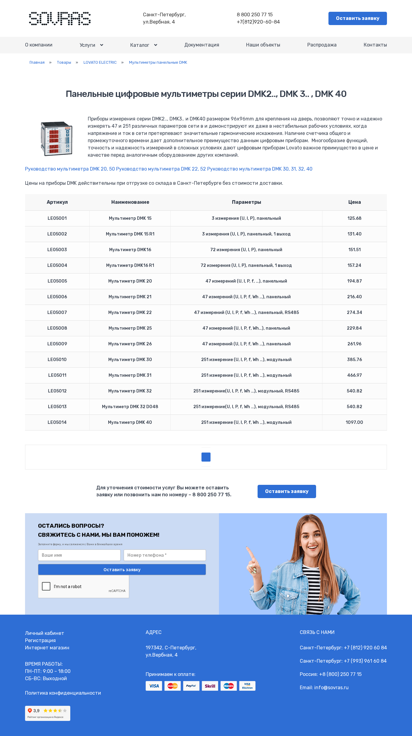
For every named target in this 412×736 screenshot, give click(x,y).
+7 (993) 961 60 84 (365, 661)
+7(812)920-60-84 (258, 22)
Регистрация (40, 640)
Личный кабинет (44, 633)
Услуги (87, 45)
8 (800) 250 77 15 (342, 674)
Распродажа (322, 45)
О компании (38, 45)
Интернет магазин (47, 648)
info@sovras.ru (331, 687)
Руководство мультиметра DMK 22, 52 (161, 169)
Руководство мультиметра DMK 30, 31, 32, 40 (259, 169)
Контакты (375, 45)
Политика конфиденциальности (63, 693)
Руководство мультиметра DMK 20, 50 (70, 169)
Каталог (139, 45)
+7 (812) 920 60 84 (365, 648)
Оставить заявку (357, 18)
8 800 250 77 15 (255, 15)
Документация (201, 45)
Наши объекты (263, 45)
